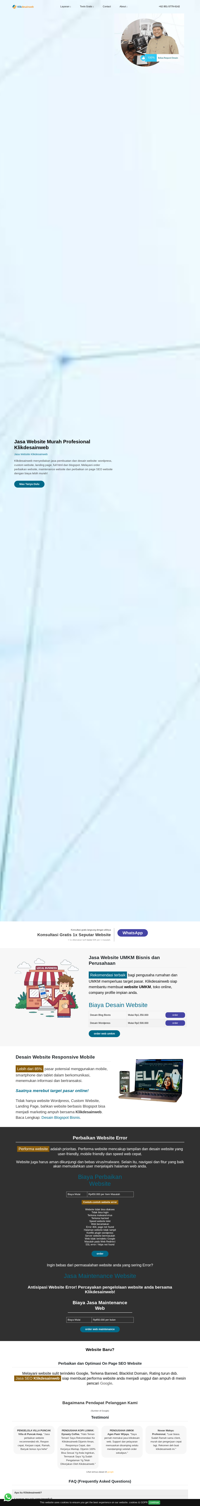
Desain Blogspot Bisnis (60, 1117)
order (175, 1015)
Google (106, 1383)
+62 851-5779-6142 (169, 6)
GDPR (144, 1502)
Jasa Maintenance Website (100, 1276)
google (110, 1472)
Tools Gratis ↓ (87, 6)
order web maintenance (100, 1329)
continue (154, 1502)
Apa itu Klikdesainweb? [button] (28, 1492)
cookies (133, 1502)
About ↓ (124, 6)
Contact (107, 6)
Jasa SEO (24, 1378)
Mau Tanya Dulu (29, 484)
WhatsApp (133, 933)
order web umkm (104, 1033)
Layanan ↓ (65, 6)
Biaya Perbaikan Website (100, 1180)
